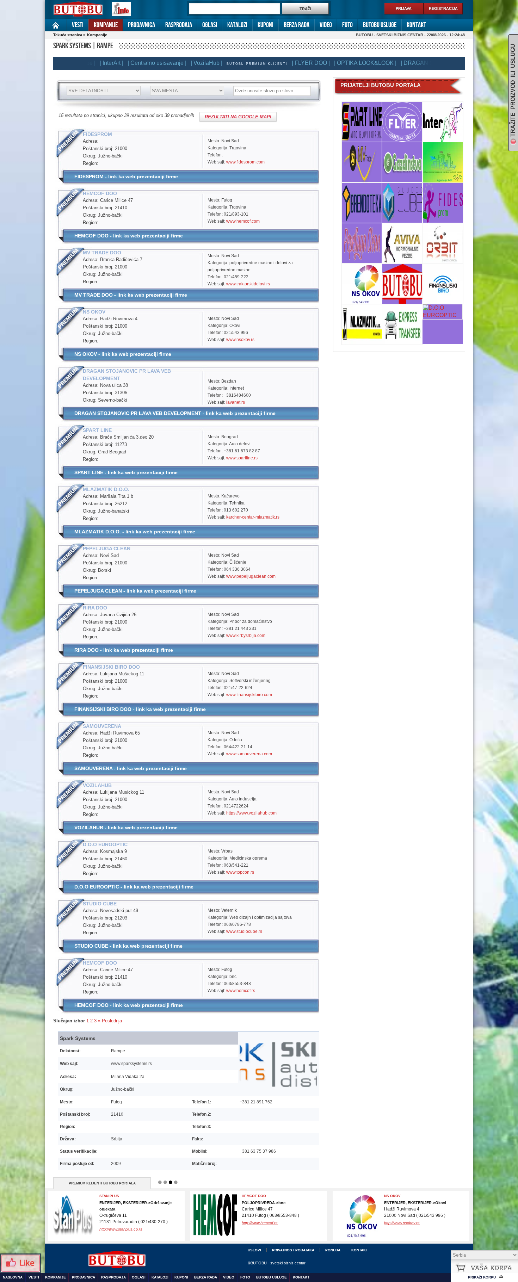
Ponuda (332, 1250)
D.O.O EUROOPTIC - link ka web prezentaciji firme (133, 887)
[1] (160, 1182)
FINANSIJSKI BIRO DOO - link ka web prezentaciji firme (140, 709)
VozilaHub (394, 1196)
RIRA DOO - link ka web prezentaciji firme (123, 650)
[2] (165, 1182)
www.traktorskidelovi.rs (248, 283)
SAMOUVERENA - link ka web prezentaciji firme (130, 768)
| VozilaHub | (185, 63)
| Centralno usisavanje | (135, 63)
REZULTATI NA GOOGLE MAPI (238, 116)
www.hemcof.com (243, 221)
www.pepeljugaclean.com (251, 576)
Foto (347, 25)
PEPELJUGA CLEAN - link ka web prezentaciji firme (135, 591)
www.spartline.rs (242, 458)
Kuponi (265, 25)
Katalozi (237, 25)
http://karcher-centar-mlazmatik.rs (128, 1223)
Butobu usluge (379, 25)
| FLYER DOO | (289, 63)
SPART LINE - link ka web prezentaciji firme (126, 472)
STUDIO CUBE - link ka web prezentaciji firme (128, 946)
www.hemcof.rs (240, 990)
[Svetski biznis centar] (78, 9)
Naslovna (56, 25)
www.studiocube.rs (244, 931)
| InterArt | (89, 63)
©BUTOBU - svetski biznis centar (277, 1263)
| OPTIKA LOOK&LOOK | (343, 63)
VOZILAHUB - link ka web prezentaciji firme (126, 827)
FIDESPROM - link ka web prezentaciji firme (126, 176)
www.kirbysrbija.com (245, 635)
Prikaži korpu (482, 1277)
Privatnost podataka (293, 1250)
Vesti (78, 25)
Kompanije (106, 25)
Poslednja (112, 1020)
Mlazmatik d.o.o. (115, 1196)
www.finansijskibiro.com (249, 694)
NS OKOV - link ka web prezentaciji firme (122, 354)
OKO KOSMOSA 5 (257, 1196)
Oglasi (209, 25)
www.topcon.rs (240, 872)
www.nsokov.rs (240, 339)
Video (326, 25)
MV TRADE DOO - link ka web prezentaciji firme (130, 295)
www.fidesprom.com (245, 162)
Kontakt (416, 25)
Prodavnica (141, 25)
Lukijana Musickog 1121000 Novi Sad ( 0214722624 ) (415, 1209)
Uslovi (254, 1250)
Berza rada (296, 25)
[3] (170, 1182)
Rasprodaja (178, 25)
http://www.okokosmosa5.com (267, 1229)
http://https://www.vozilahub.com (411, 1223)
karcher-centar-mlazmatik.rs (252, 517)
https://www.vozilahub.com (251, 813)
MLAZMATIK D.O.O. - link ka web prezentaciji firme (134, 531)
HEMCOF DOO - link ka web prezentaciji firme (128, 236)
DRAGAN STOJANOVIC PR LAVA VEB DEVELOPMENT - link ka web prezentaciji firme (175, 413)
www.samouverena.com (249, 753)
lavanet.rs (235, 402)
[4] (176, 1182)
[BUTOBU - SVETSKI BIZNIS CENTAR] (164, 1260)
